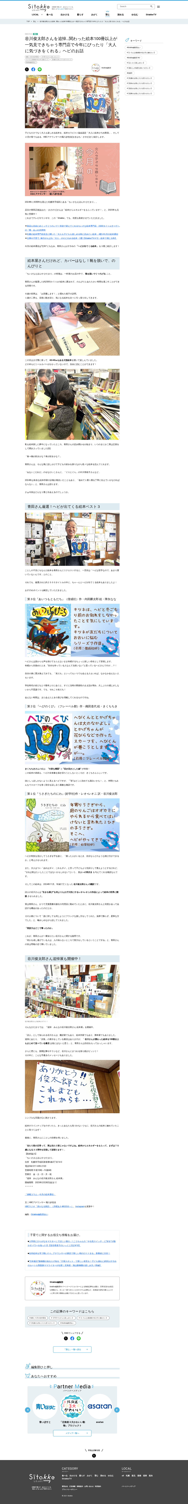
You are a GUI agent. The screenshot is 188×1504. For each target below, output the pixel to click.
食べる (49, 14)
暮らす (80, 14)
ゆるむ (135, 14)
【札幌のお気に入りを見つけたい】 (61, 59)
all (123, 1475)
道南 (139, 1475)
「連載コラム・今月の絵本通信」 (40, 1194)
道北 (133, 1475)
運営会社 (65, 1486)
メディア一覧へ (72, 1433)
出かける (65, 14)
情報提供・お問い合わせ (85, 1486)
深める (120, 14)
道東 (145, 1475)
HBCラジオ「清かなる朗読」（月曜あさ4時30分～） (49, 1206)
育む (107, 14)
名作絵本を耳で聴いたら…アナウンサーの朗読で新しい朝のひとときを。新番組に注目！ (69, 1253)
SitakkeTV (151, 14)
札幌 (128, 1475)
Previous (27, 1410)
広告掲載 (72, 1486)
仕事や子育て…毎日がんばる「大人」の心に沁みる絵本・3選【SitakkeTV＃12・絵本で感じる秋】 (72, 238)
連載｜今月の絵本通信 (32, 57)
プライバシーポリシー (69, 1489)
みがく (94, 14)
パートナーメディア (129, 1486)
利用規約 (98, 1486)
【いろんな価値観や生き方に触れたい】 (37, 59)
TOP (28, 21)
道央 (151, 1475)
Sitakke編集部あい (31, 62)
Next (117, 1410)
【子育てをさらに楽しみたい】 (50, 57)
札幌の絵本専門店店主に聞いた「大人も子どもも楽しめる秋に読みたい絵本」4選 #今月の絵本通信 (72, 234)
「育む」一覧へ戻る (72, 1349)
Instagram (79, 1206)
